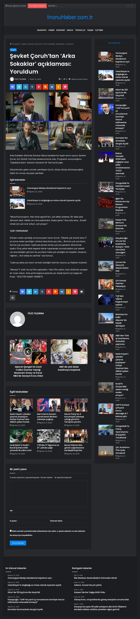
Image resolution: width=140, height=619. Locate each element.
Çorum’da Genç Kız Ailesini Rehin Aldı (122, 266)
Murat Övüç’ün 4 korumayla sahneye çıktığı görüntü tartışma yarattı (74, 418)
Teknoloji (80, 30)
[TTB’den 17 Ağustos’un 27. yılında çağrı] (48, 436)
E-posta (14, 521)
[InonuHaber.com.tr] (70, 17)
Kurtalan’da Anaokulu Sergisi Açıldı (122, 141)
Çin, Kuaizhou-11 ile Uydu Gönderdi (123, 450)
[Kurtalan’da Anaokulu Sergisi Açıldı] (105, 142)
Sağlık (70, 30)
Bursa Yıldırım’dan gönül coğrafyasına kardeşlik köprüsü (74, 448)
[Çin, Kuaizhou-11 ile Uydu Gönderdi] (105, 451)
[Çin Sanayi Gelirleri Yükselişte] (105, 284)
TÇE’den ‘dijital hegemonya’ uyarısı (122, 300)
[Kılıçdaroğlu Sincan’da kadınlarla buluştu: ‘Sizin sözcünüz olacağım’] (105, 242)
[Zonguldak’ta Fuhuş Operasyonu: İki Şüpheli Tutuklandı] (105, 430)
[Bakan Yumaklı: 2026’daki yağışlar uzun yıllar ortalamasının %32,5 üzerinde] (105, 157)
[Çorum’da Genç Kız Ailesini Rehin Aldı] (105, 266)
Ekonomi (60, 30)
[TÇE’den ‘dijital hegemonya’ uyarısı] (105, 300)
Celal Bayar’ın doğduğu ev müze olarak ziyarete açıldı (54, 200)
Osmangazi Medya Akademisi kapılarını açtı (49, 188)
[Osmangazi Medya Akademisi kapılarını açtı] (17, 191)
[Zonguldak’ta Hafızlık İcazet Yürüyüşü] (105, 187)
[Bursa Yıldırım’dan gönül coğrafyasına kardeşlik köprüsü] (76, 436)
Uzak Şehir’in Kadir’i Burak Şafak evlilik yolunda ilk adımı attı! (21, 448)
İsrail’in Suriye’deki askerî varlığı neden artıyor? (122, 389)
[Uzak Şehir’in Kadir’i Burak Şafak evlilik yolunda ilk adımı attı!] (21, 436)
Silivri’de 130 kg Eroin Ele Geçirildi (62, 6)
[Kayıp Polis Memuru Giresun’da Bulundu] (105, 223)
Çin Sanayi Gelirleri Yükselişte (121, 283)
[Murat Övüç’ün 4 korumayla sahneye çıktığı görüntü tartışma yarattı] (76, 405)
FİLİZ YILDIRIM (20, 79)
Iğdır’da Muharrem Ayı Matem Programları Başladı (122, 204)
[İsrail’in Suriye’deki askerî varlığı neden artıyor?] (105, 387)
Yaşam (90, 30)
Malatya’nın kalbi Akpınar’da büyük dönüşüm (122, 320)
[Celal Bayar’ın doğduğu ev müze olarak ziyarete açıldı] (17, 204)
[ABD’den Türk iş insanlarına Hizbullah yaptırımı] (105, 339)
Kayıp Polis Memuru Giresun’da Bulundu (121, 224)
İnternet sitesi (56, 521)
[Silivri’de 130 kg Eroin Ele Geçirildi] (105, 93)
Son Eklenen (114, 43)
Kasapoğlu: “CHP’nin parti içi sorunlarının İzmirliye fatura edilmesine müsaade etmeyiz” (123, 117)
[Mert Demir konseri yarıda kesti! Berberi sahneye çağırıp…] (48, 405)
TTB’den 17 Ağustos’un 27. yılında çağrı (48, 446)
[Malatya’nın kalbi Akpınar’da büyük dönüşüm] (105, 318)
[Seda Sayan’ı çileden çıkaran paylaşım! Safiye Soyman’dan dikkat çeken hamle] (21, 405)
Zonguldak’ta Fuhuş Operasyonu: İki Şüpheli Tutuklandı (122, 432)
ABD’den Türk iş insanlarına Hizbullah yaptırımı (122, 340)
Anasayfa (41, 30)
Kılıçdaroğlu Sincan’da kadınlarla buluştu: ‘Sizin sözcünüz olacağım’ (122, 245)
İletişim (99, 30)
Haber (51, 30)
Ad (12, 510)
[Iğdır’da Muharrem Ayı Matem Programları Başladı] (105, 202)
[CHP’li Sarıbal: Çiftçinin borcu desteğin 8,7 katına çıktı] (105, 409)
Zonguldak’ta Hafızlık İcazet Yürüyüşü (123, 186)
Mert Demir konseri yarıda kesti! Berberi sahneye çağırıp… (47, 417)
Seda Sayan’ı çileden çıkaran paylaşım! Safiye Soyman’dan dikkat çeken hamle (20, 418)
